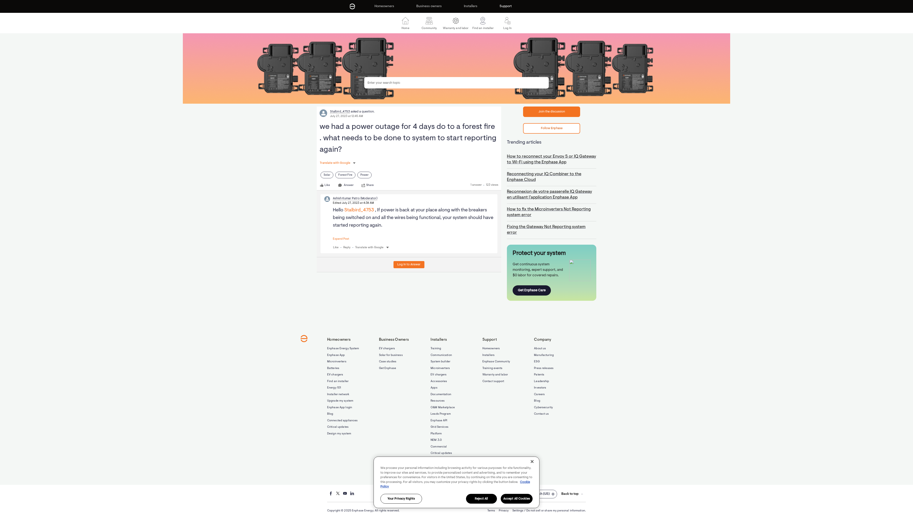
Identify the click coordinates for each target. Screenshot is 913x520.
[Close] (532, 461)
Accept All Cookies (516, 498)
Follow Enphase (552, 128)
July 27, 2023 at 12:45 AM (346, 116)
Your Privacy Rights (401, 498)
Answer (349, 185)
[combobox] (456, 82)
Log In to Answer (409, 264)
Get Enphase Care (532, 290)
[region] (456, 482)
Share (370, 185)
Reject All (481, 498)
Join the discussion (552, 111)
